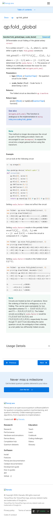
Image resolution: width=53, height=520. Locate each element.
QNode (19, 101)
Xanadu (21, 419)
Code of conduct (10, 515)
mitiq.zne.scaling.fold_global (20, 119)
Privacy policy (9, 510)
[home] (8, 3)
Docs (6, 17)
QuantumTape (38, 101)
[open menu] (49, 3)
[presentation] (27, 48)
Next (42, 363)
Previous (12, 363)
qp (12, 17)
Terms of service (24, 510)
